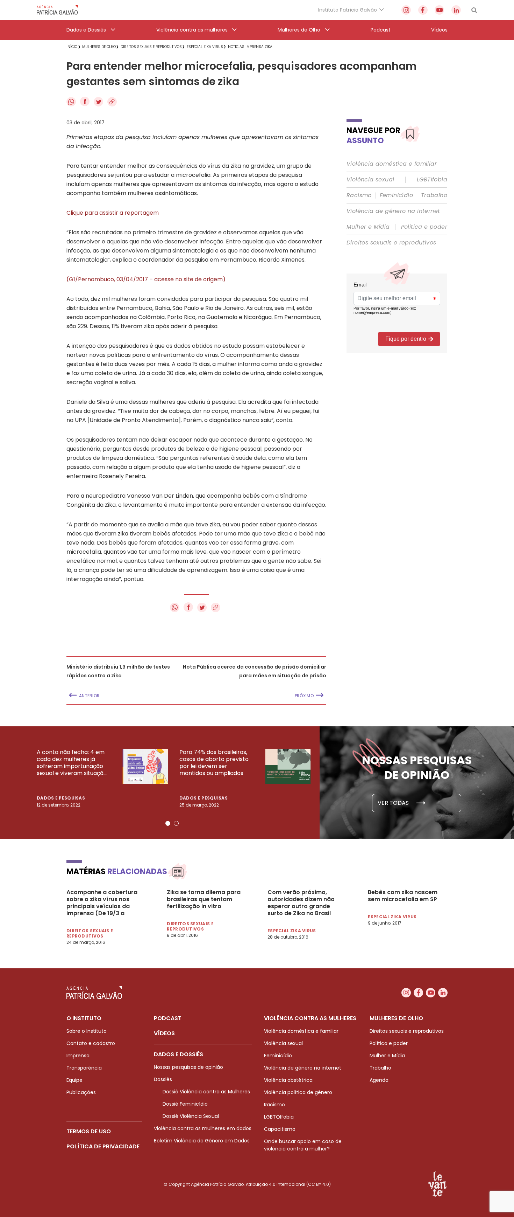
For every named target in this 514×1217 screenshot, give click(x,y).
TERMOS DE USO (88, 1131)
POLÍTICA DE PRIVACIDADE (103, 1146)
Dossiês (163, 1079)
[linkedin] (456, 10)
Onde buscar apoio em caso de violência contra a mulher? (303, 1145)
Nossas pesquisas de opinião (188, 1067)
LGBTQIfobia (279, 1116)
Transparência (84, 1067)
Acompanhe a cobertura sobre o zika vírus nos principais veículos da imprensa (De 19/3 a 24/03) (101, 903)
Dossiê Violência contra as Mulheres (206, 1091)
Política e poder (424, 227)
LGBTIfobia (432, 180)
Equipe (74, 1080)
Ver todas (394, 803)
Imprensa (78, 1055)
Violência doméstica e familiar (392, 164)
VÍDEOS (164, 1033)
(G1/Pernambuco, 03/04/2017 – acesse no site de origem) (146, 279)
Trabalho (434, 195)
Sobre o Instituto (86, 1031)
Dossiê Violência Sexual (191, 1116)
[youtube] (439, 10)
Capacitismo (279, 1129)
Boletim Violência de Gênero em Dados (202, 1140)
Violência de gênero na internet (393, 211)
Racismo (359, 195)
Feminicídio (396, 195)
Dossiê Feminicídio (185, 1103)
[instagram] (406, 10)
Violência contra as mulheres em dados (202, 1128)
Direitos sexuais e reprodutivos (391, 243)
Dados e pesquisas (61, 798)
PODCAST (167, 1018)
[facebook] (423, 10)
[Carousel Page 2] (176, 823)
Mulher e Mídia (368, 227)
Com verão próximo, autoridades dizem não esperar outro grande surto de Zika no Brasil (301, 903)
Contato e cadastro (90, 1043)
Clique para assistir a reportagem (112, 213)
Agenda (379, 1080)
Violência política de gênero (298, 1092)
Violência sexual (370, 180)
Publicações (81, 1092)
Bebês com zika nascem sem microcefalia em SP (402, 896)
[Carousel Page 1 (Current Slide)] (167, 823)
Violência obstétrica (288, 1080)
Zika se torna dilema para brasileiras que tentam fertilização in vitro (204, 899)
